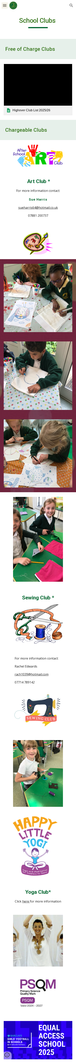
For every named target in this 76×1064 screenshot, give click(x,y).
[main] (38, 22)
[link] (38, 89)
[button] (4, 5)
